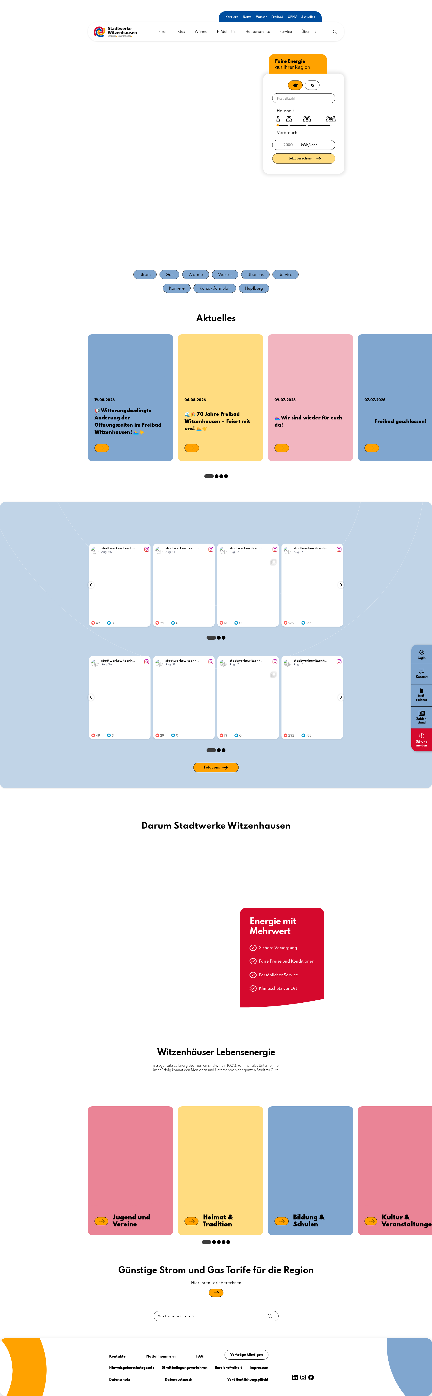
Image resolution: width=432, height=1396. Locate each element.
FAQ (200, 1356)
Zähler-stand (421, 721)
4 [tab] (226, 476)
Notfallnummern (160, 1356)
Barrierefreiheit (228, 1368)
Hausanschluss (257, 32)
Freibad (277, 17)
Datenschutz (119, 1380)
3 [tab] (221, 476)
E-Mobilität (226, 32)
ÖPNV (292, 17)
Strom (163, 32)
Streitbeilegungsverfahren (184, 1368)
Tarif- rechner (421, 698)
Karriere (231, 17)
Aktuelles (308, 17)
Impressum (259, 1368)
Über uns (309, 32)
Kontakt (421, 677)
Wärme (201, 32)
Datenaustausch (178, 1380)
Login (421, 658)
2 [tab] (216, 476)
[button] (115, 32)
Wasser (261, 17)
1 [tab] (209, 476)
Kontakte (117, 1356)
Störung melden (421, 743)
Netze (247, 17)
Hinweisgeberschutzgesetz (131, 1368)
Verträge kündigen (246, 1355)
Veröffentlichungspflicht (247, 1380)
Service (285, 32)
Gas (181, 32)
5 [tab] (228, 1242)
